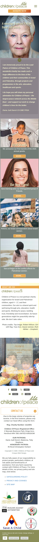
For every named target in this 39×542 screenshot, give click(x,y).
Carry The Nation (19, 225)
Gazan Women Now (19, 264)
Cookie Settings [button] (14, 538)
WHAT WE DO (8, 287)
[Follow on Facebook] (8, 389)
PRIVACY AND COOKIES (17, 481)
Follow (14, 389)
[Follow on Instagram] (22, 394)
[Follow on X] (21, 389)
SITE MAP (11, 484)
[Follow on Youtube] (10, 394)
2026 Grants (19, 145)
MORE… (19, 156)
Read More (24, 538)
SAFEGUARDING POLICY (17, 477)
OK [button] (5, 538)
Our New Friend (19, 185)
